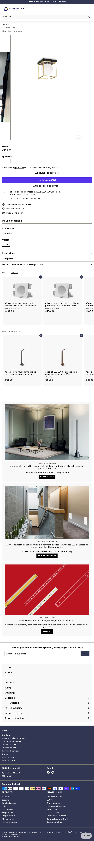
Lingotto (8, 233)
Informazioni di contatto (13, 738)
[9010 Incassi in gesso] (47, 512)
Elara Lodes (52, 809)
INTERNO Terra (47, 477)
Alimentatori (8, 819)
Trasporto (7, 258)
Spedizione (19, 167)
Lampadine (7, 809)
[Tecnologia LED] (47, 589)
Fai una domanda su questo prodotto (23, 264)
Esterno (5, 800)
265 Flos (51, 800)
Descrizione (8, 253)
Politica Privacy (9, 747)
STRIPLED (47, 631)
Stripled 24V (8, 812)
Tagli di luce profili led (57, 819)
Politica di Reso (9, 744)
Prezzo (5, 146)
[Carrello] (85, 9)
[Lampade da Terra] (47, 432)
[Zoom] (78, 136)
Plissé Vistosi (53, 812)
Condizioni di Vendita (12, 741)
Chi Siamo (7, 735)
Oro (6, 244)
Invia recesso (8, 757)
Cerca (5, 754)
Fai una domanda (12, 220)
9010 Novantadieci (47, 555)
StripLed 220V (8, 815)
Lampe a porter (9, 822)
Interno (5, 796)
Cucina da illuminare (56, 806)
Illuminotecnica (9, 803)
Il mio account (9, 760)
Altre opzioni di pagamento (47, 186)
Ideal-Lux (6, 31)
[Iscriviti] (85, 653)
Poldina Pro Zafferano (57, 815)
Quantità (7, 156)
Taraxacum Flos (54, 822)
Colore (5, 240)
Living (4, 806)
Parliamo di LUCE (55, 796)
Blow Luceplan (53, 803)
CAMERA (14, 273)
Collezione (8, 228)
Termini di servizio (10, 751)
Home (4, 24)
